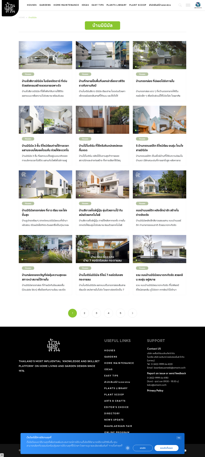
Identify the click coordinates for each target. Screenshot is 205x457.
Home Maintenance (66, 5)
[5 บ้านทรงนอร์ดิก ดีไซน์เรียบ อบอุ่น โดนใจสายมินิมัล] (159, 120)
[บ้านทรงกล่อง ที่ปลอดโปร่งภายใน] (159, 55)
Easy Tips (98, 5)
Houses (32, 5)
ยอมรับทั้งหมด (166, 448)
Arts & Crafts (115, 401)
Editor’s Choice (116, 407)
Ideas (85, 5)
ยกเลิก (143, 448)
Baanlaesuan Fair (118, 426)
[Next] (132, 313)
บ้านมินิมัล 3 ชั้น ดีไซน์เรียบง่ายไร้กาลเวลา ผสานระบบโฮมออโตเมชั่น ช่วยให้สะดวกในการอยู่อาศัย (45, 150)
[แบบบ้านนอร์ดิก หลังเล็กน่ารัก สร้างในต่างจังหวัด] (159, 184)
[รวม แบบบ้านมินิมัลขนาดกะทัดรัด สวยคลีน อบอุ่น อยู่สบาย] (159, 249)
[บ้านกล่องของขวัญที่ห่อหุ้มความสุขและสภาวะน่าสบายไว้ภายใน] (45, 249)
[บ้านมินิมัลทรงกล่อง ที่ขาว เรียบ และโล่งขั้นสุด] (45, 184)
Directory (112, 413)
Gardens (45, 5)
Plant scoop (137, 5)
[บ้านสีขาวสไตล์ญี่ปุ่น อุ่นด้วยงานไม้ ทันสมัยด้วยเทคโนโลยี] (102, 184)
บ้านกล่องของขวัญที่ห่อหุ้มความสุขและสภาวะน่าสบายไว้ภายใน (44, 277)
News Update (114, 419)
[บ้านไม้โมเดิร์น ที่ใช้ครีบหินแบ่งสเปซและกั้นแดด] (102, 120)
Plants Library (117, 5)
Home (22, 17)
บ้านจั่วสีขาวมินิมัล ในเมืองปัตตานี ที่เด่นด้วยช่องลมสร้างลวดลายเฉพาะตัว (44, 83)
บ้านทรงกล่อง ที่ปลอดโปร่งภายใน (155, 81)
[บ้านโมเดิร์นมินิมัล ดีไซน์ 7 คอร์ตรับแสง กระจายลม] (102, 249)
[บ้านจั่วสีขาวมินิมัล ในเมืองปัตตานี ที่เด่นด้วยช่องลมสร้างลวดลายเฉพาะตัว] (45, 55)
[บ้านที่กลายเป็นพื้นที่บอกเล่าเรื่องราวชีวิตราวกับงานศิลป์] (102, 55)
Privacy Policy (155, 391)
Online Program (117, 432)
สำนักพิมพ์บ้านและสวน (160, 5)
